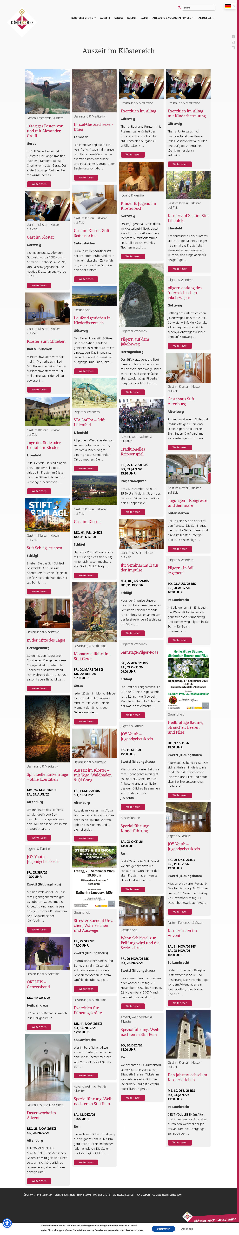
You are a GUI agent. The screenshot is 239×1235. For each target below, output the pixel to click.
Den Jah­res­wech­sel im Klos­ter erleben (187, 1077)
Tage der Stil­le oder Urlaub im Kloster (44, 445)
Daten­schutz (101, 1194)
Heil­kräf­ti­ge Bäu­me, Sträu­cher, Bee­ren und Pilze (185, 727)
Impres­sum (84, 1194)
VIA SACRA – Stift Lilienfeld (89, 422)
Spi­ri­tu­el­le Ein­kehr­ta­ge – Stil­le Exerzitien (47, 776)
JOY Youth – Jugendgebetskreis (137, 736)
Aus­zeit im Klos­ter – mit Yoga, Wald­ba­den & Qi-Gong (93, 774)
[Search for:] (196, 7)
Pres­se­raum (44, 1194)
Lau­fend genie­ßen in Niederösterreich (92, 320)
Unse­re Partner (65, 1194)
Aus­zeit (105, 17)
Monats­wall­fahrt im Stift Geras (92, 656)
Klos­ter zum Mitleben (46, 341)
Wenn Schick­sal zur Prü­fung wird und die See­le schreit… (140, 942)
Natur (144, 17)
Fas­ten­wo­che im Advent (41, 1115)
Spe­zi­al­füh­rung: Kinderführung (135, 828)
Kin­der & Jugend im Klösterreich (138, 205)
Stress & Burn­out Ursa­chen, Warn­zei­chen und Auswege (94, 925)
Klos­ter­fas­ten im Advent (182, 933)
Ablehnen (187, 1229)
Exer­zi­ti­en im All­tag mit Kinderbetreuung (187, 113)
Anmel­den (143, 1194)
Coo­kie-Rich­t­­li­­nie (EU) (167, 1194)
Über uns (29, 1194)
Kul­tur (131, 17)
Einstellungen (56, 1230)
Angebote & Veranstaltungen (172, 17)
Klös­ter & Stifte (82, 17)
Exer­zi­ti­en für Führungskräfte (88, 1010)
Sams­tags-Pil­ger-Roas (139, 652)
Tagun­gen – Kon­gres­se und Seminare (187, 502)
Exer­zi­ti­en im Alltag (138, 111)
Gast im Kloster (40, 237)
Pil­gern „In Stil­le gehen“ (181, 570)
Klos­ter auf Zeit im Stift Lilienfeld (188, 218)
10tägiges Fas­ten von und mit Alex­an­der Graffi (45, 130)
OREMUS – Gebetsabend (38, 984)
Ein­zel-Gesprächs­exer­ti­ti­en (93, 126)
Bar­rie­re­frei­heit (124, 1194)
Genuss (118, 17)
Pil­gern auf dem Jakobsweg (135, 341)
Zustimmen (163, 1229)
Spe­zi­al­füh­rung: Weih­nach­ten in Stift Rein (94, 1101)
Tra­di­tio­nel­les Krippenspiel (133, 451)
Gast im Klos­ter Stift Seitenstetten (91, 233)
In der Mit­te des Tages (46, 640)
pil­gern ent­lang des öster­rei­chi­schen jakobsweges (184, 292)
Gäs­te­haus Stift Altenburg (181, 401)
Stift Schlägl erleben (44, 547)
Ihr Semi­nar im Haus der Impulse (140, 567)
